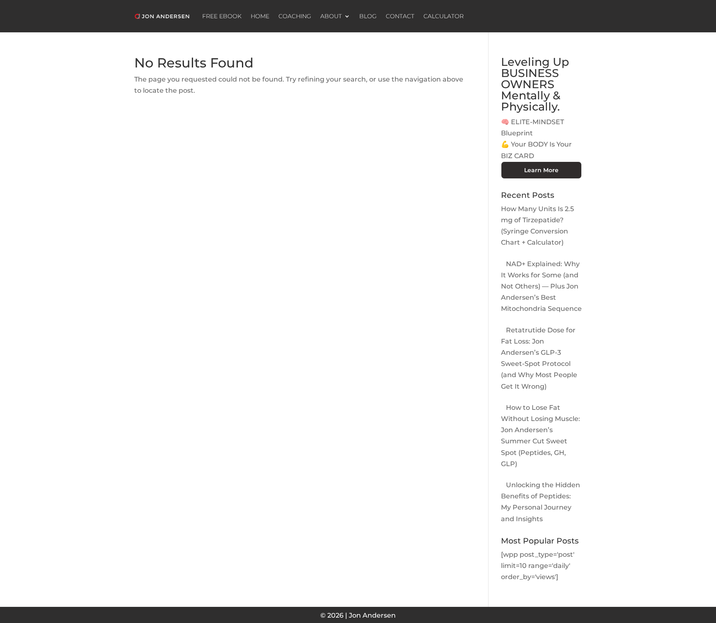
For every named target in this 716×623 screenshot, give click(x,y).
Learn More (541, 170)
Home (260, 16)
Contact (400, 16)
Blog (368, 16)
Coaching (294, 16)
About (331, 16)
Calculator (443, 16)
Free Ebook (222, 16)
